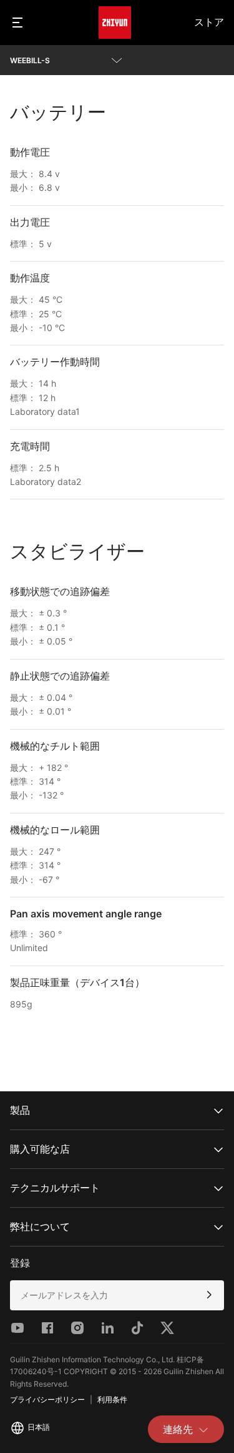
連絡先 (178, 1429)
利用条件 (112, 1399)
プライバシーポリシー (47, 1399)
